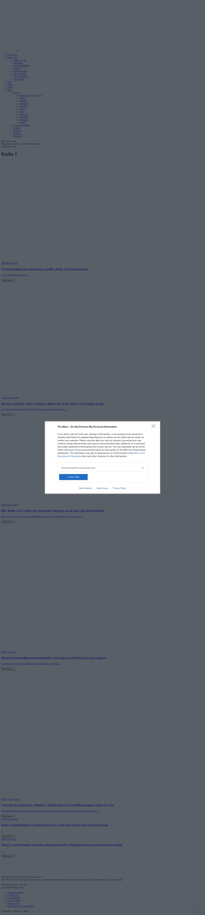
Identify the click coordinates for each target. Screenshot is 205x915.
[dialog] (102, 457)
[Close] (154, 427)
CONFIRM (73, 477)
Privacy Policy (119, 488)
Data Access (102, 488)
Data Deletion (85, 488)
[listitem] (102, 467)
